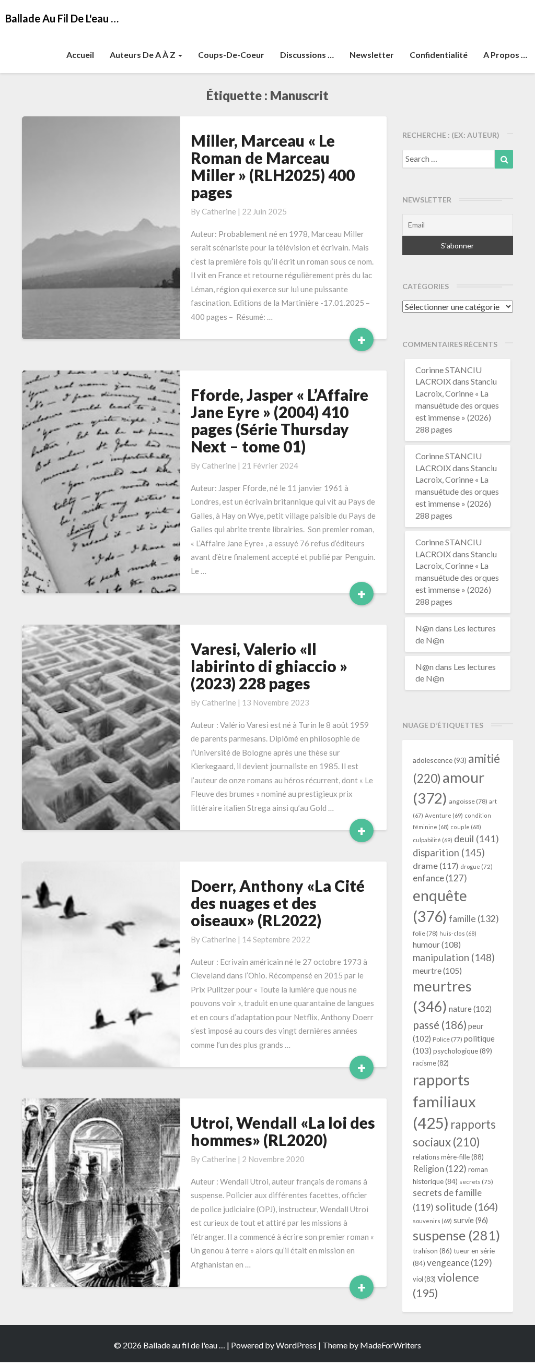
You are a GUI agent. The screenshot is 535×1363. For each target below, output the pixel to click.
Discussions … (307, 54)
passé (440, 1024)
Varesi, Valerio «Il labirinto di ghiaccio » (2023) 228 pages (269, 665)
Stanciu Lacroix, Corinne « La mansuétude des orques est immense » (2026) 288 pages (457, 405)
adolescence (440, 760)
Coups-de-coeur (231, 54)
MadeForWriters (390, 1345)
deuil (476, 838)
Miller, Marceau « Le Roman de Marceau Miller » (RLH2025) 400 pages (273, 166)
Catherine (219, 211)
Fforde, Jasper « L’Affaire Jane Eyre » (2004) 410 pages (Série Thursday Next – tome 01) (279, 420)
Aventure (444, 815)
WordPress (296, 1345)
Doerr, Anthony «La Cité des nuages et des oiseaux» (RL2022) (278, 902)
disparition (449, 852)
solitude (466, 1206)
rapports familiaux (444, 1101)
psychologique (462, 1051)
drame (436, 865)
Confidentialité (439, 54)
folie (425, 933)
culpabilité (432, 839)
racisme (431, 1063)
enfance (440, 877)
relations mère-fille (448, 1157)
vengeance (459, 1262)
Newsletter (372, 54)
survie (470, 1220)
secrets (476, 1182)
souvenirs (432, 1220)
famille (474, 918)
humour (437, 944)
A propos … (505, 54)
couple (465, 826)
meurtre (437, 970)
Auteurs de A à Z (143, 54)
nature (470, 1008)
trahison (432, 1251)
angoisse (468, 801)
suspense (456, 1235)
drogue (476, 866)
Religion (440, 1168)
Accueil (80, 54)
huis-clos (457, 933)
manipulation (454, 957)
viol (424, 1279)
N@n (424, 628)
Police (447, 1039)
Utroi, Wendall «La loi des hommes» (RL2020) (283, 1131)
